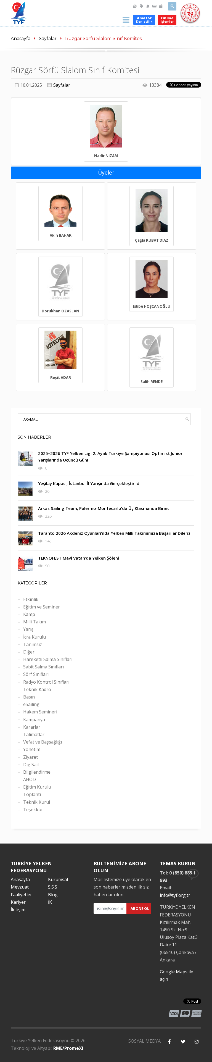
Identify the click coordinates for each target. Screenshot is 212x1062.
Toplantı (32, 794)
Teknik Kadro (37, 689)
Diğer (29, 652)
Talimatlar (33, 734)
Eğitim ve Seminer (41, 607)
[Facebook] (169, 1042)
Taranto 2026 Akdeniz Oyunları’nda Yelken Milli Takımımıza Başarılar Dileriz (114, 533)
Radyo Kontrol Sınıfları (46, 682)
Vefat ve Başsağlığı (42, 742)
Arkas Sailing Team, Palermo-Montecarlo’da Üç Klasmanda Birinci (104, 508)
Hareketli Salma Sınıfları (47, 659)
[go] (187, 419)
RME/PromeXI (68, 1048)
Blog (53, 895)
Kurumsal (58, 879)
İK (50, 902)
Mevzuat (20, 887)
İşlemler (167, 19)
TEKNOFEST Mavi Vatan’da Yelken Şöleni (78, 558)
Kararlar (31, 727)
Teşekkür (33, 810)
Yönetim (31, 749)
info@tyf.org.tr (175, 895)
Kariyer (18, 902)
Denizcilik (144, 19)
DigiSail (31, 764)
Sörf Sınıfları (36, 674)
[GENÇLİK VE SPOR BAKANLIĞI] (190, 20)
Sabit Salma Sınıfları (43, 667)
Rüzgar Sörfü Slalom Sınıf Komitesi (103, 38)
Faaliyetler (21, 895)
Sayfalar (48, 38)
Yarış (28, 629)
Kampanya (34, 719)
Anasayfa (20, 38)
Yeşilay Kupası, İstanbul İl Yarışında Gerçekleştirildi (89, 483)
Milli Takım (34, 622)
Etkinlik (30, 599)
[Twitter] (183, 1042)
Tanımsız (32, 644)
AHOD (29, 779)
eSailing (31, 704)
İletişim (18, 909)
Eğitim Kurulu (37, 787)
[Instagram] (196, 1042)
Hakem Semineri (40, 712)
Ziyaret (30, 757)
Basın (29, 697)
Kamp (29, 614)
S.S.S (52, 887)
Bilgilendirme (37, 772)
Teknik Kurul (36, 802)
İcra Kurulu (34, 637)
